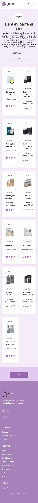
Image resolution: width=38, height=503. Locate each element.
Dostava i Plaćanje (9, 436)
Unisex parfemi (8, 462)
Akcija (4, 472)
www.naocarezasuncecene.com (19, 498)
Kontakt (5, 439)
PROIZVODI (18, 375)
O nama (5, 432)
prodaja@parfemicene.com (12, 403)
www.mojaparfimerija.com (11, 496)
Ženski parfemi (8, 458)
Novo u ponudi (7, 476)
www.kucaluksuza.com (28, 496)
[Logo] (10, 4)
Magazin (5, 487)
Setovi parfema (8, 465)
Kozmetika (6, 469)
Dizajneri (5, 451)
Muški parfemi (7, 454)
